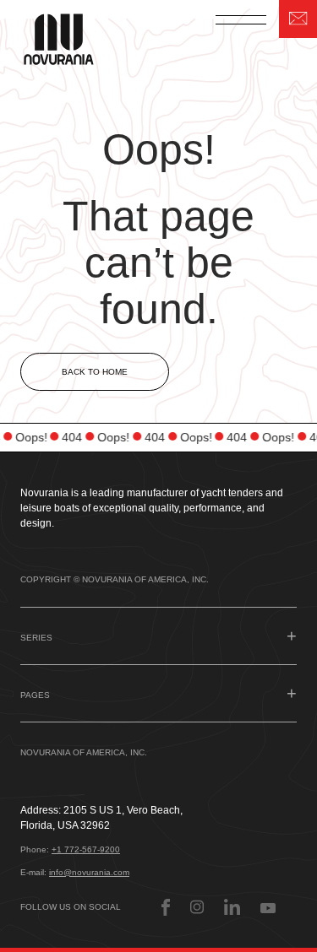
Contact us (298, 19)
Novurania (69, 37)
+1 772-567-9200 (86, 849)
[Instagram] (197, 907)
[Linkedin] (232, 907)
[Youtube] (268, 907)
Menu (241, 19)
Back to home (95, 371)
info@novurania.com (89, 872)
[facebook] (165, 907)
